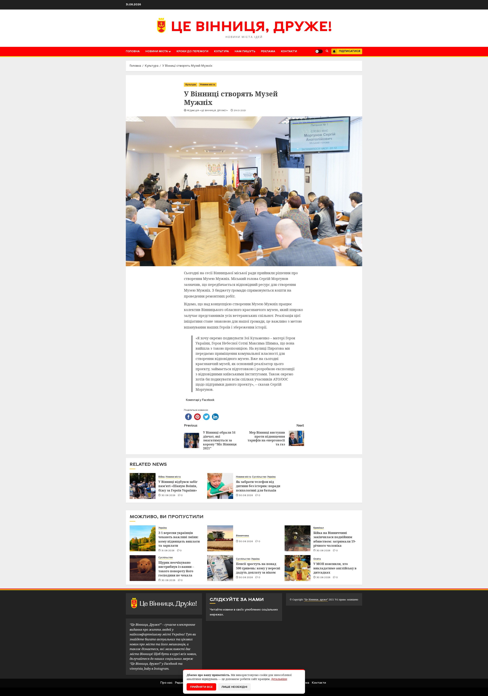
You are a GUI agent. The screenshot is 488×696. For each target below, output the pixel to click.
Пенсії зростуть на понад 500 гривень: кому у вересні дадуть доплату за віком (258, 568)
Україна (271, 476)
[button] (327, 51)
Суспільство (259, 476)
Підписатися (349, 51)
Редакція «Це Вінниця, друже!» (207, 110)
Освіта (317, 559)
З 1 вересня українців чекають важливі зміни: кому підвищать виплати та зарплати (179, 539)
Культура (221, 51)
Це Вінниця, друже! (251, 28)
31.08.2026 (168, 551)
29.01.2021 (240, 110)
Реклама (268, 51)
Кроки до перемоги (192, 51)
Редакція (181, 682)
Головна (133, 51)
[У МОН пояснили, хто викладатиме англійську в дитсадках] (298, 568)
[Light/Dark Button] (319, 51)
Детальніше (279, 679)
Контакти (289, 51)
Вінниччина (242, 535)
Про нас (166, 682)
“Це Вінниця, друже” (316, 599)
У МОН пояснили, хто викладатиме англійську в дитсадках (334, 568)
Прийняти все (201, 687)
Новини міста (156, 51)
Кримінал (318, 528)
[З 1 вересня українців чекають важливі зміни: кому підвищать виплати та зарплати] (143, 538)
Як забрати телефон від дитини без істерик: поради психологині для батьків (258, 486)
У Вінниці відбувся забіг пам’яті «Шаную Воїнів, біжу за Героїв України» (177, 486)
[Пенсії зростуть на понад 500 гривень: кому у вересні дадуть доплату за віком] (220, 568)
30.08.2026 (168, 495)
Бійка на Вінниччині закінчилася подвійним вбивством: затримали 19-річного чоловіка (334, 539)
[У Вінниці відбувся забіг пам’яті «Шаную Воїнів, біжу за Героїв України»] (143, 486)
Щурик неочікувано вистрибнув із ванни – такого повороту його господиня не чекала (176, 568)
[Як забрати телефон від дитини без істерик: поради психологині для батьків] (220, 486)
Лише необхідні (234, 687)
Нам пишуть (245, 51)
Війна (161, 476)
